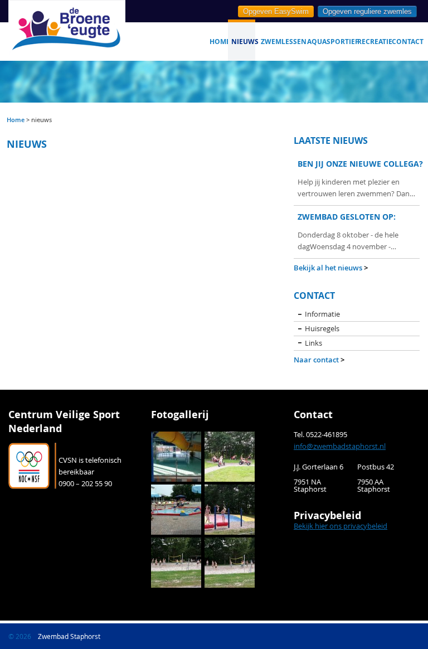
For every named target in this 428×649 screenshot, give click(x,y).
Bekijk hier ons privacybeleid (340, 526)
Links (313, 343)
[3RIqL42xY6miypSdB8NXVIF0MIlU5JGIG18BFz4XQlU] (230, 561)
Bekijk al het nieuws (331, 268)
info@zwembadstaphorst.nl (340, 446)
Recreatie (372, 41)
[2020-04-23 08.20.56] (176, 455)
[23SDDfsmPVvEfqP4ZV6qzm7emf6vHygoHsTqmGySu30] (176, 508)
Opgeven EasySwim (276, 11)
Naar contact (319, 360)
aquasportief (330, 41)
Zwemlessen (281, 41)
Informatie (322, 314)
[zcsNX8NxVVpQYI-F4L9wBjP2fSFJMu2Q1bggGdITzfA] (176, 561)
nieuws (243, 41)
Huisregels (322, 328)
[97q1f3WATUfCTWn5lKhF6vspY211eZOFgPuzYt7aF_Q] (230, 455)
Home (219, 41)
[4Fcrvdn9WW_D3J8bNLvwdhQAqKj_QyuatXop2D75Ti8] (230, 508)
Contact (406, 41)
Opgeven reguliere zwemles (367, 11)
